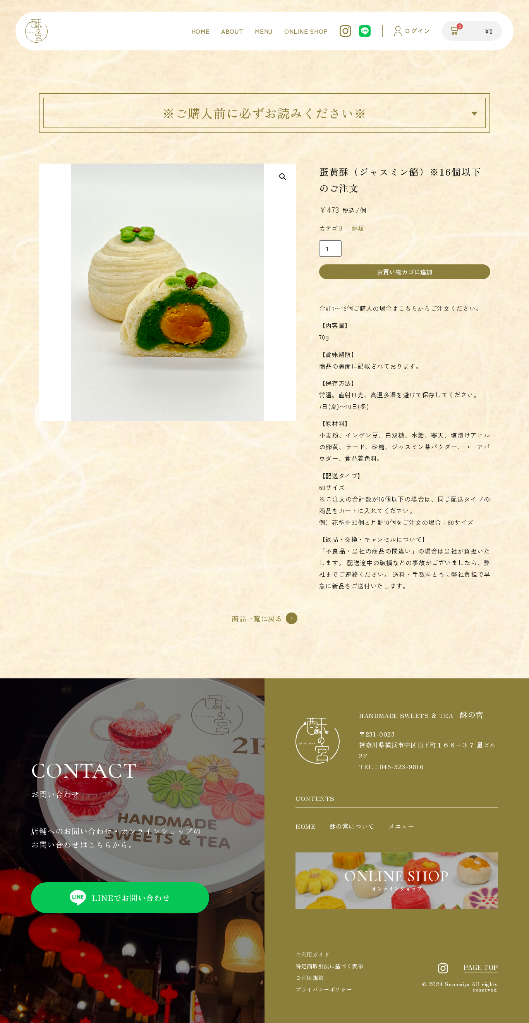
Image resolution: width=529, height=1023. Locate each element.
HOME (200, 31)
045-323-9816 (402, 766)
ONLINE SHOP (306, 31)
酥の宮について (352, 826)
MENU (264, 31)
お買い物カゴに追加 (405, 271)
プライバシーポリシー (323, 989)
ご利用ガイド (312, 954)
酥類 (358, 228)
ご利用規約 (309, 978)
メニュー (401, 826)
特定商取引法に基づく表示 (329, 966)
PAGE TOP (481, 967)
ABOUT (232, 31)
